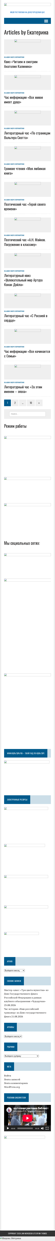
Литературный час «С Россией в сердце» (25, 318)
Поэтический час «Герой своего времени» (25, 206)
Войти (7, 1075)
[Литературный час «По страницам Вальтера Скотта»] (27, 123)
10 (31, 403)
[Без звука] (42, 1128)
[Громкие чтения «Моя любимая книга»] (27, 159)
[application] (27, 1118)
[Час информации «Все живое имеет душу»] (27, 87)
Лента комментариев (16, 1083)
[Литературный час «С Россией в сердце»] (27, 306)
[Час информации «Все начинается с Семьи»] (27, 342)
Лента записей (12, 1079)
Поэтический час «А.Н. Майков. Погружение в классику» (24, 242)
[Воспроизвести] (7, 1128)
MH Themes (43, 1233)
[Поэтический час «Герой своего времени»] (27, 194)
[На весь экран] (47, 1128)
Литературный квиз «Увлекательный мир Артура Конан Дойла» (23, 280)
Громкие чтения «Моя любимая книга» (24, 171)
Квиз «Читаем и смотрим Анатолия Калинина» (21, 64)
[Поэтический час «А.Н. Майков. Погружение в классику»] (27, 230)
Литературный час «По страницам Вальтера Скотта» (27, 135)
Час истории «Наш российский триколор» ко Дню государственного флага (25, 1012)
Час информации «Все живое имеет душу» (23, 99)
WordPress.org (12, 1087)
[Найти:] (27, 413)
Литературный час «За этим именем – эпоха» (23, 389)
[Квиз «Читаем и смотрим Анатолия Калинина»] (27, 52)
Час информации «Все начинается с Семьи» (27, 353)
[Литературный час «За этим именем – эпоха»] (27, 377)
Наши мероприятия (14, 57)
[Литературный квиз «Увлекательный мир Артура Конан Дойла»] (27, 266)
